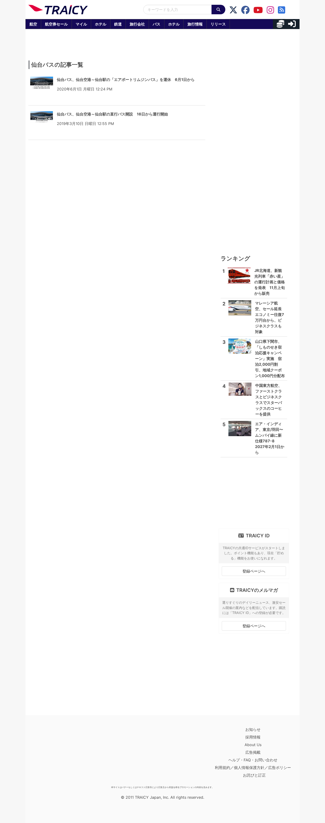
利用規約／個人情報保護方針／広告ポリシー (253, 767)
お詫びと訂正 (254, 775)
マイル (81, 24)
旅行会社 (137, 24)
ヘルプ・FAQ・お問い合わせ (252, 760)
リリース (218, 24)
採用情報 (253, 737)
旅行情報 (195, 24)
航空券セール (56, 24)
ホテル (100, 24)
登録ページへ (253, 571)
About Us (253, 744)
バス (156, 24)
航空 (33, 24)
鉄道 (118, 24)
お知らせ (253, 729)
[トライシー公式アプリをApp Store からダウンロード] (56, 754)
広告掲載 (253, 752)
